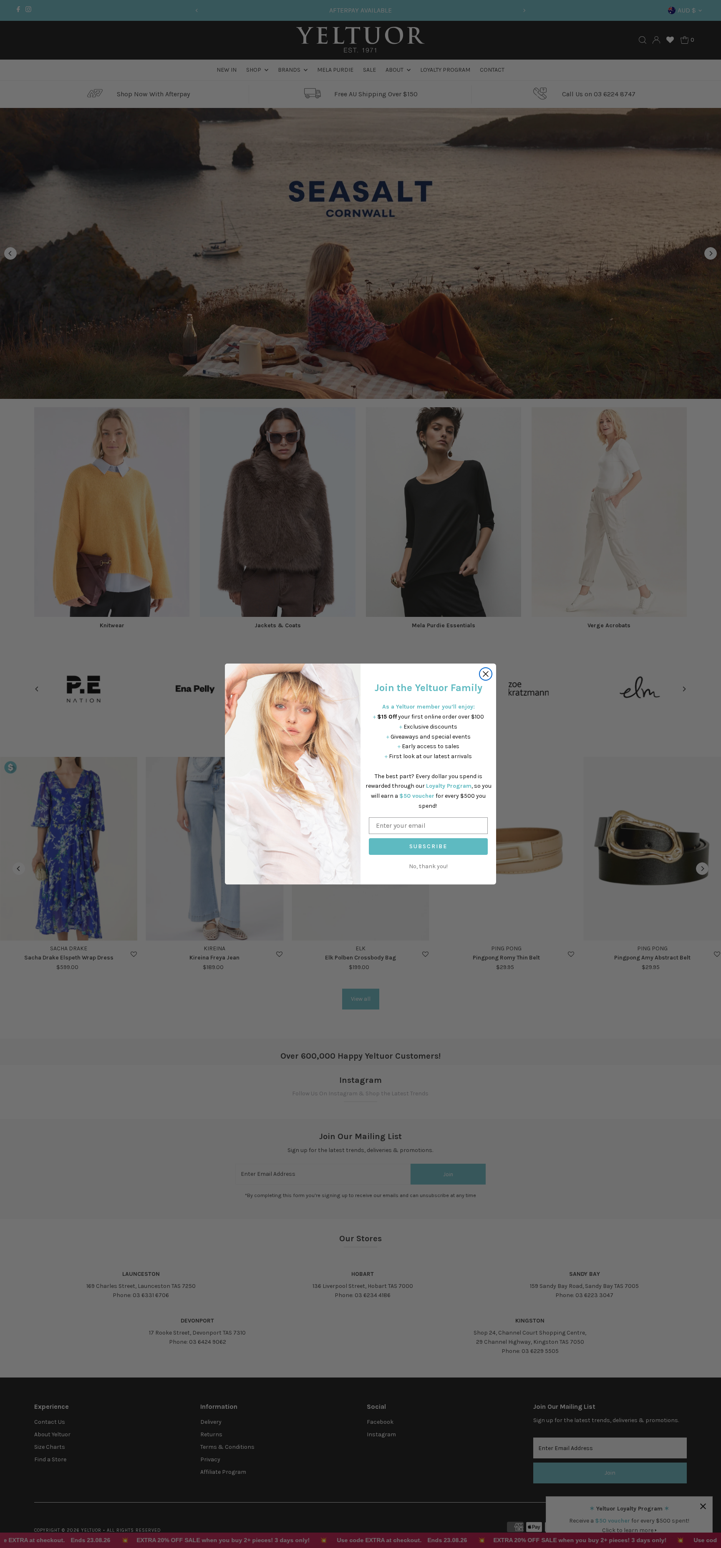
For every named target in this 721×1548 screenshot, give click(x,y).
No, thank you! (428, 866)
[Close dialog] (485, 674)
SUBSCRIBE (428, 846)
